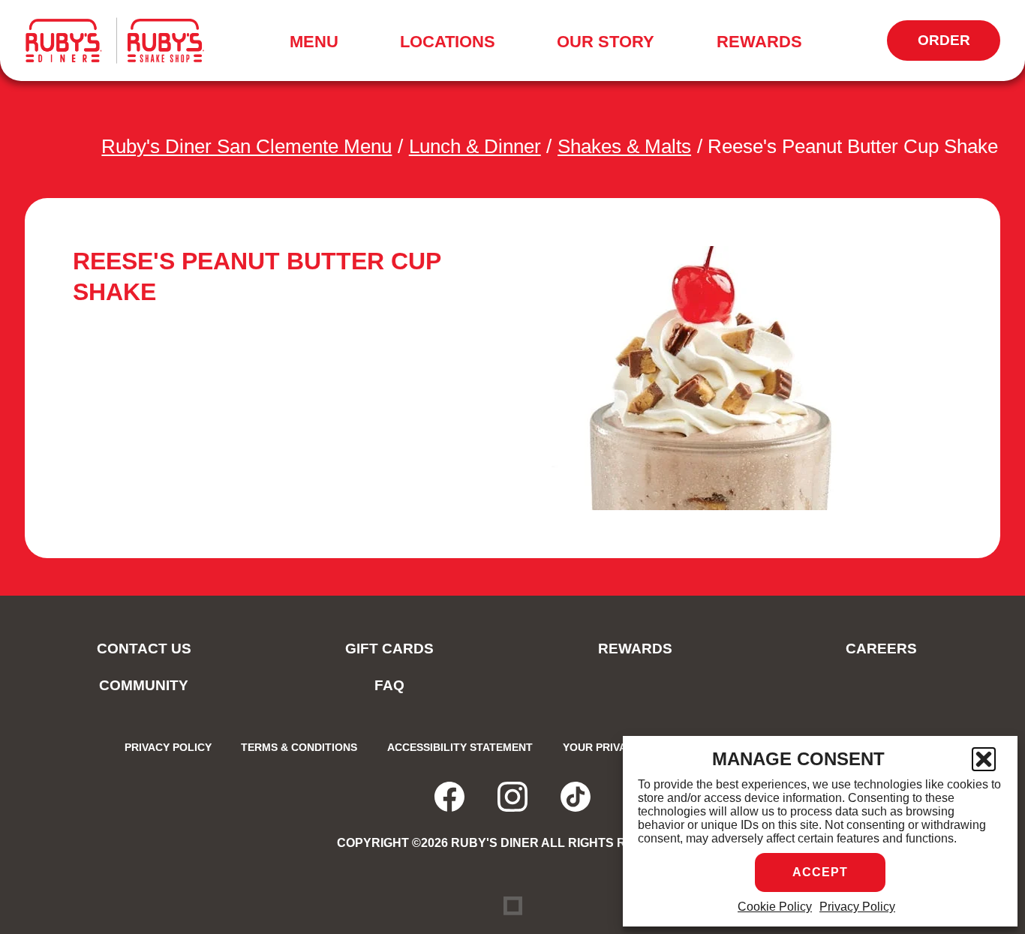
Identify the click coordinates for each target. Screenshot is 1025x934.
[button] (983, 759)
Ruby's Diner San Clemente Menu (246, 146)
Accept (820, 872)
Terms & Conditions (299, 747)
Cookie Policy (775, 906)
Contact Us (144, 648)
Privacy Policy (857, 906)
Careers (881, 648)
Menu (319, 44)
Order (959, 46)
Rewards (759, 41)
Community (143, 685)
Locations (447, 41)
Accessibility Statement (460, 747)
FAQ (389, 685)
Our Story (605, 41)
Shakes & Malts (624, 146)
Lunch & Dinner (475, 146)
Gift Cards (389, 648)
